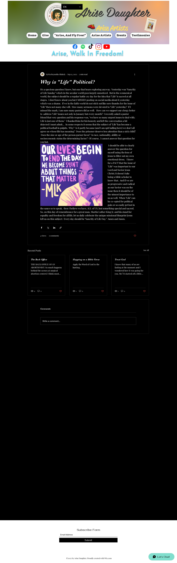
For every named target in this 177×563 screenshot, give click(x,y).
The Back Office (39, 259)
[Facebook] (75, 46)
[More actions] (134, 74)
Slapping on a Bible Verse (86, 259)
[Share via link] (60, 227)
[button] (71, 175)
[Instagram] (98, 46)
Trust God (120, 259)
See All (146, 250)
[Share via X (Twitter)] (48, 227)
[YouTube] (106, 46)
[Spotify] (83, 46)
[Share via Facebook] (41, 227)
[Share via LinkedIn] (54, 227)
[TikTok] (91, 46)
